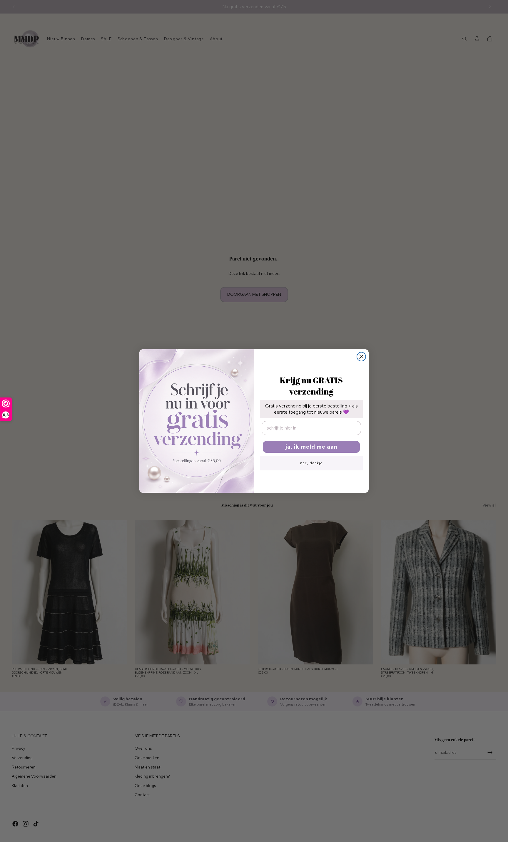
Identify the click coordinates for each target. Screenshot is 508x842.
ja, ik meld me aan (311, 446)
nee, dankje (311, 463)
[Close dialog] (361, 356)
